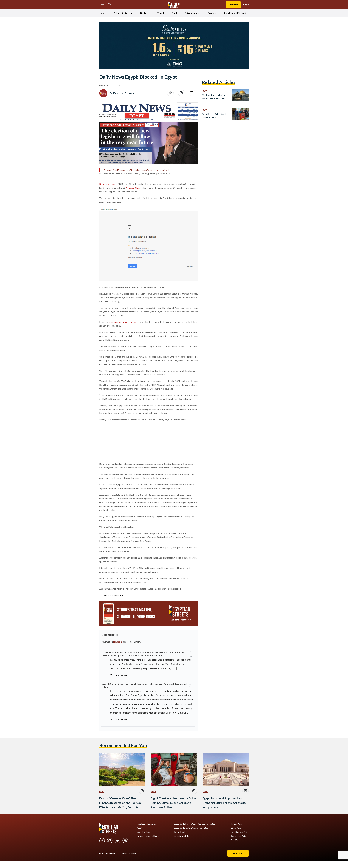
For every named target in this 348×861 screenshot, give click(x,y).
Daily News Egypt (107, 184)
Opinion (211, 13)
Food (174, 13)
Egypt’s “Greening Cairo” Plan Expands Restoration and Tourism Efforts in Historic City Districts (120, 803)
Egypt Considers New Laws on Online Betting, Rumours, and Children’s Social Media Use (173, 803)
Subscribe (233, 4)
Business (144, 13)
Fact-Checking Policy (240, 832)
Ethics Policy (236, 828)
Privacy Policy (237, 824)
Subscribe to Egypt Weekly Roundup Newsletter (195, 824)
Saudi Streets (237, 840)
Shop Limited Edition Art (236, 13)
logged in (117, 641)
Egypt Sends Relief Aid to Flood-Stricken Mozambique (214, 116)
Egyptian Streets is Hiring (148, 836)
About (139, 828)
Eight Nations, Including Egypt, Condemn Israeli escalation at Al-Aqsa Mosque (213, 97)
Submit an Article (181, 836)
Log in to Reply (120, 675)
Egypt (204, 91)
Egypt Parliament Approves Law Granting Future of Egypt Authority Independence (224, 803)
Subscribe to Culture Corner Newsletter (191, 828)
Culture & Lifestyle (122, 13)
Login (246, 4)
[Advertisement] (120, 441)
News (102, 13)
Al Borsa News (133, 187)
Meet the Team (143, 832)
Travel (160, 13)
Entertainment (192, 13)
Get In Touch (179, 832)
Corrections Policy (239, 836)
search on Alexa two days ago (122, 322)
